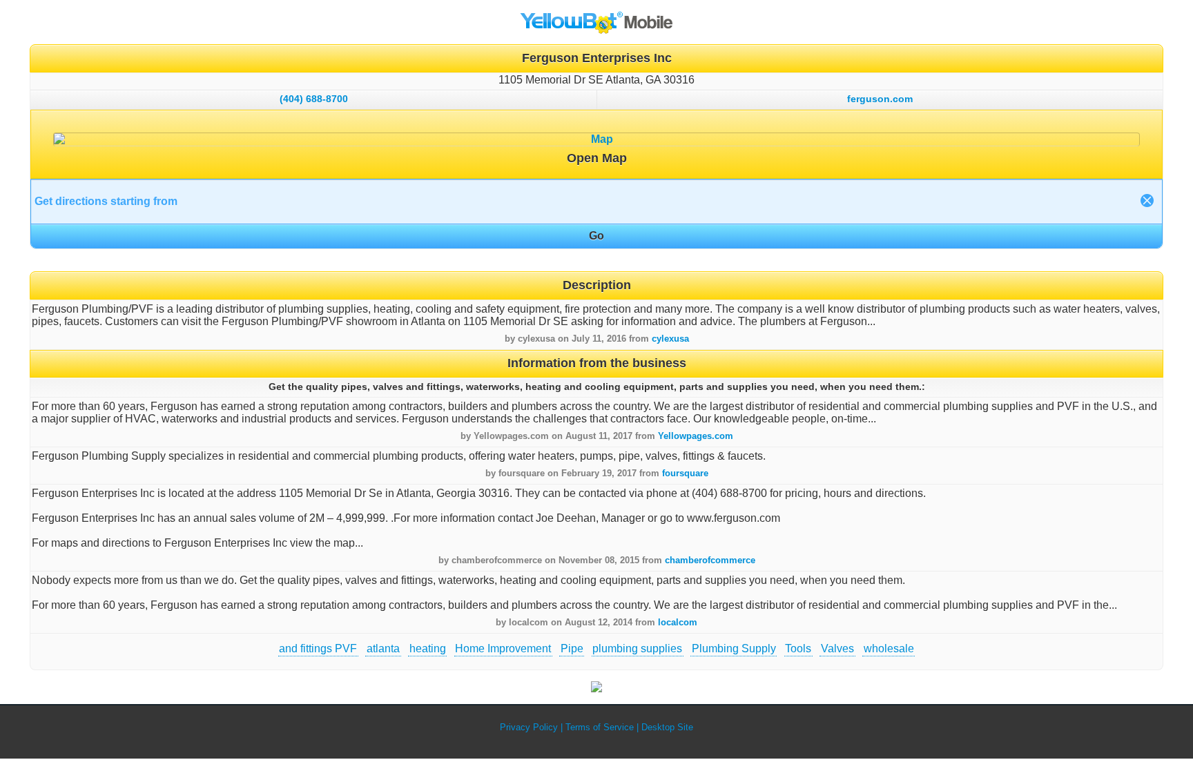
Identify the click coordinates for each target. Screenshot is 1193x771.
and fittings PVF (318, 648)
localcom (677, 622)
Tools (798, 648)
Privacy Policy (529, 727)
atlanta (383, 648)
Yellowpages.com (695, 436)
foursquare (685, 473)
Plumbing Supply (734, 648)
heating (427, 648)
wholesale (889, 648)
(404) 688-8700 (314, 98)
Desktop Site (667, 727)
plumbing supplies (637, 648)
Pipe (572, 648)
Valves (837, 648)
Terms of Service (599, 727)
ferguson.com (880, 98)
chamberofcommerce (710, 560)
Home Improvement (503, 648)
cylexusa (670, 338)
